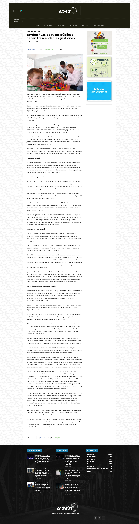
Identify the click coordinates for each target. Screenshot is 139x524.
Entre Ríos (30, 31)
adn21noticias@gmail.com (68, 515)
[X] (22, 11)
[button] (123, 20)
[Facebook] (15, 11)
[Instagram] (18, 11)
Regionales (37, 31)
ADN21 (28, 41)
